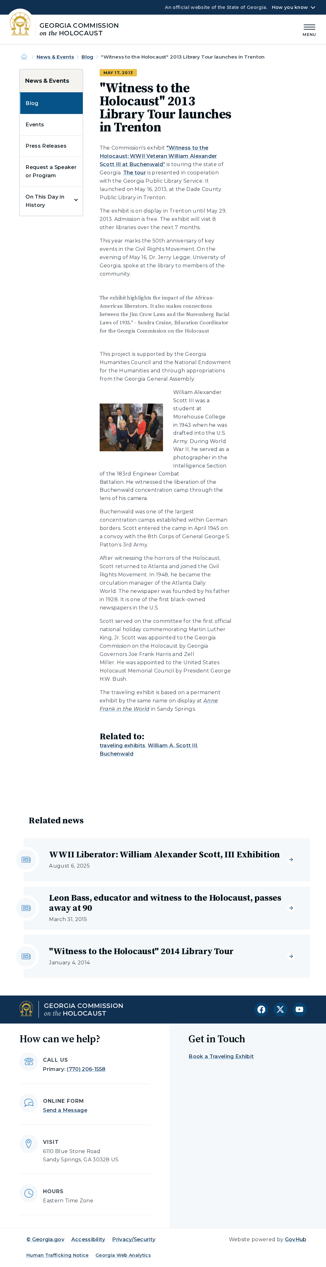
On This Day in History (44, 201)
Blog (87, 57)
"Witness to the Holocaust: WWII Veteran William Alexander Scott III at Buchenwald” (158, 156)
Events (34, 125)
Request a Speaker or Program (50, 171)
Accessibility (88, 1239)
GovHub (296, 1239)
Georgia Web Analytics (123, 1255)
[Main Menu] (309, 29)
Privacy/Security (133, 1239)
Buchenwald (116, 754)
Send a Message (65, 1110)
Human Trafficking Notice (57, 1255)
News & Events (55, 57)
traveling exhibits (122, 746)
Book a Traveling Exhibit (221, 1056)
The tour (134, 173)
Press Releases (45, 146)
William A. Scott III (172, 746)
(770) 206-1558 (86, 1069)
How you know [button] (290, 7)
